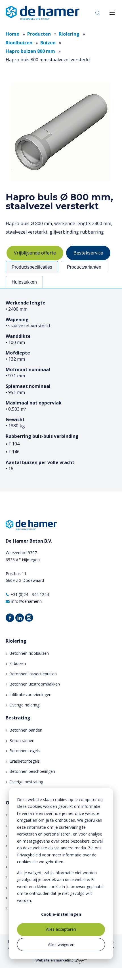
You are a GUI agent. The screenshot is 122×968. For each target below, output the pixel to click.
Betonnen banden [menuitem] (25, 730)
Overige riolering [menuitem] (24, 705)
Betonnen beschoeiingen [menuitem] (32, 771)
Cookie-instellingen (61, 914)
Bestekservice (88, 253)
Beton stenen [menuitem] (21, 740)
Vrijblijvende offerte (35, 253)
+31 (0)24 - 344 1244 (29, 594)
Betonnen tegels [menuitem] (24, 750)
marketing (64, 960)
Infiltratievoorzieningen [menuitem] (30, 694)
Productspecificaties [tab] (32, 267)
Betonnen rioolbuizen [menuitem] (29, 653)
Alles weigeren (61, 944)
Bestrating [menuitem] (18, 718)
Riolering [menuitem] (16, 641)
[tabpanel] (61, 389)
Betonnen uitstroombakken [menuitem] (34, 684)
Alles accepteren (61, 929)
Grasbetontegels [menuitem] (24, 761)
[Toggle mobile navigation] (112, 12)
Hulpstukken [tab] (24, 282)
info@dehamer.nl (27, 601)
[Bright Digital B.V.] (80, 960)
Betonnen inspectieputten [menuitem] (33, 673)
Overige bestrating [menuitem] (26, 781)
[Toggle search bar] (97, 13)
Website (42, 960)
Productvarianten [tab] (84, 267)
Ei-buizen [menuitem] (17, 663)
